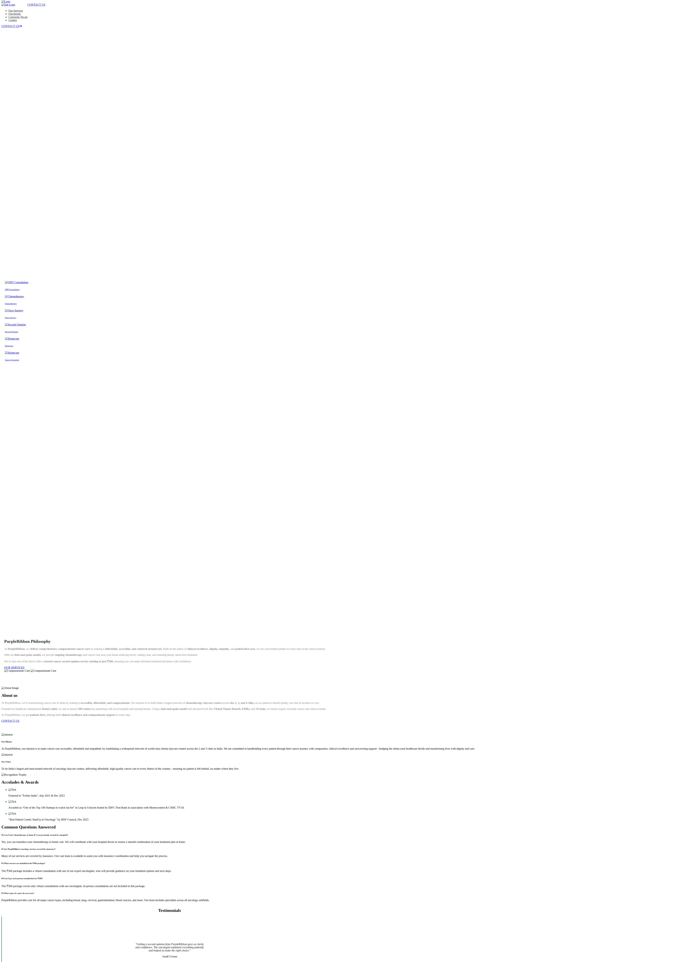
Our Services (15, 10)
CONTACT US (10, 26)
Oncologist (14, 13)
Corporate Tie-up (17, 16)
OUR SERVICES (14, 667)
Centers (12, 20)
